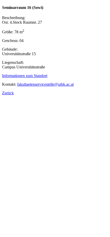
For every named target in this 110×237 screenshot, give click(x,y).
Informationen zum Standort (24, 75)
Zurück (8, 93)
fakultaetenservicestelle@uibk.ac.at (45, 84)
